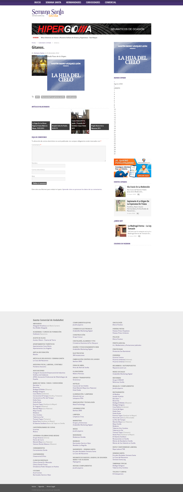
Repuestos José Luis (119, 368)
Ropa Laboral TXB (119, 449)
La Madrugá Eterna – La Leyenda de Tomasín (143, 227)
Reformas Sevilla (118, 382)
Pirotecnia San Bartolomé (121, 351)
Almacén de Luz (78, 396)
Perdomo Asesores (39, 367)
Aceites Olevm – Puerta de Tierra (44, 340)
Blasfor (35, 354)
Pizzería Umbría (118, 362)
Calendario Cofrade (45, 43)
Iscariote (36, 429)
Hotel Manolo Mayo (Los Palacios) (84, 388)
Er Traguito (37, 406)
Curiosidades (93, 2)
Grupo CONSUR (118, 380)
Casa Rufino (37, 394)
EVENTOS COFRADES (120, 182)
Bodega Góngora (39, 392)
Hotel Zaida (77, 390)
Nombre (34, 163)
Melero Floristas (78, 374)
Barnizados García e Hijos (42, 475)
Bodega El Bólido (39, 389)
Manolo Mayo (37, 408)
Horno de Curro (38, 440)
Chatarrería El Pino (39, 456)
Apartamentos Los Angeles (42, 348)
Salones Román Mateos (41, 444)
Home (34, 43)
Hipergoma (77, 462)
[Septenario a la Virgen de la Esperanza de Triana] (120, 211)
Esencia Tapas (38, 404)
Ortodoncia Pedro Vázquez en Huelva (46, 467)
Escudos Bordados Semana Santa (84, 451)
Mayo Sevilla (37, 411)
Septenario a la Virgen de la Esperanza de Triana (138, 202)
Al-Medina (116, 394)
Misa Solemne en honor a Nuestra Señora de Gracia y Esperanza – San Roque (69, 37)
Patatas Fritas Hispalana (121, 331)
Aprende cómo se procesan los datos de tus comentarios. (82, 189)
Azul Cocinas (37, 473)
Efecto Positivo (118, 325)
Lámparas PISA (78, 398)
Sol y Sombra (37, 415)
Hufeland (36, 334)
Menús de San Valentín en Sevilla (124, 443)
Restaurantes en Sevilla (121, 439)
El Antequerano (118, 474)
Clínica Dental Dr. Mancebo (42, 462)
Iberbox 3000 (77, 361)
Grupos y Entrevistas (80, 423)
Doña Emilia (37, 402)
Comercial (110, 2)
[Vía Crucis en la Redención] (120, 196)
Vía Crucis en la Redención (138, 186)
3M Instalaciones (79, 355)
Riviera (35, 432)
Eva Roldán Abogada (40, 328)
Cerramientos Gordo (40, 450)
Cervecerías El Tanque (41, 396)
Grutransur (77, 380)
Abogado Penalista (39, 326)
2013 (37, 97)
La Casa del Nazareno (40, 360)
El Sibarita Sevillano (40, 423)
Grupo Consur (78, 337)
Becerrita (36, 387)
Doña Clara (37, 400)
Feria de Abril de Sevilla (81, 367)
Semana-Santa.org (119, 459)
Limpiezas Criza (78, 417)
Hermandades (73, 2)
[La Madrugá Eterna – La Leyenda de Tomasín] (121, 237)
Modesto (36, 413)
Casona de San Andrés (81, 386)
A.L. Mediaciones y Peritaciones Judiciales (127, 345)
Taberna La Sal (38, 417)
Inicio (37, 2)
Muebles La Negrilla (80, 445)
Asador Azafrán (118, 396)
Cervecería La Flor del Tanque (43, 398)
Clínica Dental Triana (40, 464)
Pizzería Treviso (118, 357)
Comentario (36, 145)
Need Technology (79, 404)
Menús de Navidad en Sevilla (123, 441)
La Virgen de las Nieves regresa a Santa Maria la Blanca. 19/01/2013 (39, 125)
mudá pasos (71, 97)
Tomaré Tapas (38, 419)
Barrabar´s (37, 385)
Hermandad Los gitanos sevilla (53, 97)
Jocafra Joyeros (78, 325)
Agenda (41, 486)
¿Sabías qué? (118, 221)
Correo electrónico (38, 170)
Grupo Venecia (38, 438)
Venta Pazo (37, 421)
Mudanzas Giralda (79, 437)
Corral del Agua (118, 409)
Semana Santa (53, 2)
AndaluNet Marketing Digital (82, 331)
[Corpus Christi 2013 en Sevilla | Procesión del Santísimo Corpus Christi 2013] (80, 133)
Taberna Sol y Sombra (120, 428)
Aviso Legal (51, 486)
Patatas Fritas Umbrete (121, 333)
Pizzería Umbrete (119, 359)
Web (33, 176)
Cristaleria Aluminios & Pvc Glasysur (85, 343)
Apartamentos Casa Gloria (42, 346)
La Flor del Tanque (119, 420)
